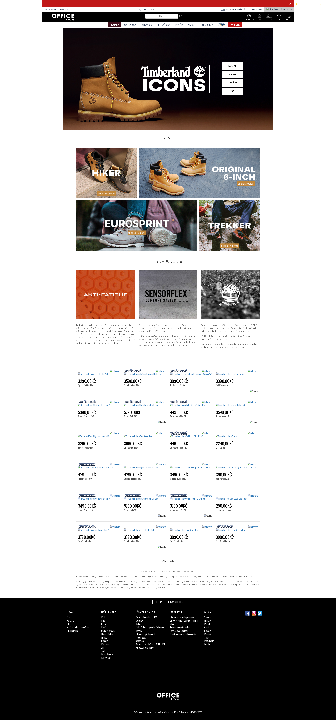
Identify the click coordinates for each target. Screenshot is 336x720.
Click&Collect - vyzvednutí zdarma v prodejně (150, 629)
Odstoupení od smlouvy (145, 647)
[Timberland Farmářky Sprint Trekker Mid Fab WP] (145, 373)
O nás (69, 617)
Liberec (104, 637)
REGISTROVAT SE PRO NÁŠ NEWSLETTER (168, 602)
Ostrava (104, 624)
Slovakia (207, 617)
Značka (191, 24)
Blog (69, 624)
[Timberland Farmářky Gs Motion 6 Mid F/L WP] (191, 404)
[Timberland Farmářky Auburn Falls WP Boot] (145, 404)
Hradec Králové (107, 634)
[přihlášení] (259, 16)
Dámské (232, 74)
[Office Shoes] (63, 17)
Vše (232, 91)
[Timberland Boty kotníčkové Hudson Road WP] (99, 466)
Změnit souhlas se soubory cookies (183, 634)
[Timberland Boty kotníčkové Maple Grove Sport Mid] (191, 466)
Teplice (104, 651)
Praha (103, 617)
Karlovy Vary (106, 657)
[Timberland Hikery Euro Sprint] (237, 435)
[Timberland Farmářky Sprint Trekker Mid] (99, 435)
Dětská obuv (164, 24)
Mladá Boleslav (107, 654)
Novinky (114, 24)
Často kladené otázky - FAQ (146, 617)
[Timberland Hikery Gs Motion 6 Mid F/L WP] (191, 435)
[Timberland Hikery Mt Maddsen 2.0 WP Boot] (191, 497)
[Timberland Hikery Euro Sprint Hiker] (145, 435)
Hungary (207, 620)
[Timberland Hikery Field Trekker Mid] (237, 373)
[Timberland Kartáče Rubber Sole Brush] (237, 497)
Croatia (207, 627)
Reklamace (140, 641)
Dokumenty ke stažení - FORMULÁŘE (150, 644)
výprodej (235, 24)
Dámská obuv (129, 24)
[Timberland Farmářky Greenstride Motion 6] (145, 466)
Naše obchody (206, 24)
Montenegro (209, 641)
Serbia (206, 637)
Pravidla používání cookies (180, 627)
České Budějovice (108, 630)
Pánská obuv (147, 24)
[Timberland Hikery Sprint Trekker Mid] (99, 373)
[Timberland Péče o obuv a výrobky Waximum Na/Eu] (237, 466)
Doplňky (179, 24)
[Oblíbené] (279, 16)
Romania (207, 634)
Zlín (102, 647)
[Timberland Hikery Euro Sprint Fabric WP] (99, 528)
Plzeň (103, 627)
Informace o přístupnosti (145, 634)
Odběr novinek (148, 9)
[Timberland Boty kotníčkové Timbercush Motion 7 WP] (191, 373)
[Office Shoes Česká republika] (279, 9)
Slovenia (207, 630)
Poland (207, 624)
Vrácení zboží (141, 637)
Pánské (232, 66)
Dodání (138, 624)
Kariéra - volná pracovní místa (78, 627)
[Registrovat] (269, 16)
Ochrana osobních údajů (179, 630)
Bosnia (207, 644)
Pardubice (105, 644)
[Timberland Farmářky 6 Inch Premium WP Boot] (99, 404)
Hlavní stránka (72, 630)
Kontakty (70, 620)
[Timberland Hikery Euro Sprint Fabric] (237, 528)
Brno (103, 620)
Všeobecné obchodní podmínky (182, 617)
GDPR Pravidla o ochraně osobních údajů (184, 622)
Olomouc (104, 641)
